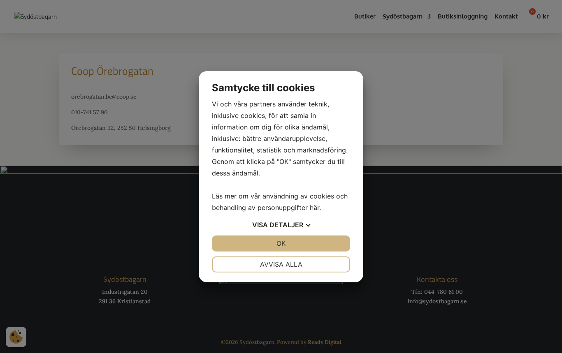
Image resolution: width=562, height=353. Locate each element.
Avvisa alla (281, 264)
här (314, 207)
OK (281, 243)
